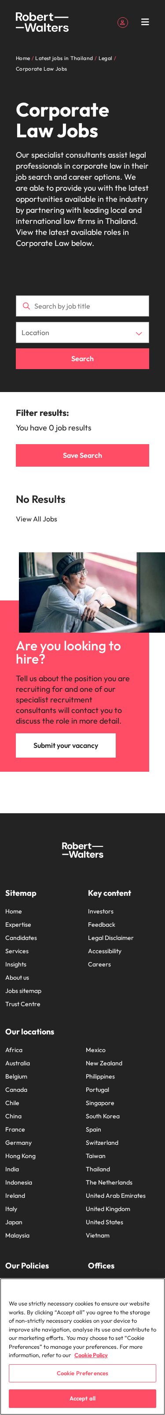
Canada (16, 1090)
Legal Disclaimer (111, 938)
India (12, 1169)
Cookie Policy (91, 1354)
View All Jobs (36, 518)
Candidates (21, 938)
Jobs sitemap (23, 991)
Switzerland (102, 1143)
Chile (12, 1103)
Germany (18, 1143)
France (15, 1129)
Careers (99, 964)
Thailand (98, 1169)
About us (17, 977)
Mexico (96, 1050)
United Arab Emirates (116, 1196)
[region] (82, 1346)
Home (13, 911)
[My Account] (122, 21)
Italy (11, 1209)
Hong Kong (20, 1156)
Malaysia (17, 1235)
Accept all (82, 1398)
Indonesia (18, 1182)
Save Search (82, 455)
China (13, 1116)
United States (104, 1222)
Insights (15, 964)
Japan (13, 1222)
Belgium (16, 1076)
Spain (93, 1129)
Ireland (15, 1196)
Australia (17, 1063)
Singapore (100, 1103)
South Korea (103, 1116)
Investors (101, 911)
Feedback (101, 924)
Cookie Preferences (82, 1373)
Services (17, 951)
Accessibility (104, 951)
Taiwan (96, 1156)
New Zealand (104, 1063)
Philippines (100, 1076)
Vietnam (98, 1235)
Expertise (18, 924)
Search (82, 358)
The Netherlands (109, 1182)
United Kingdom (108, 1209)
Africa (13, 1050)
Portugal (97, 1090)
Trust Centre (22, 1004)
